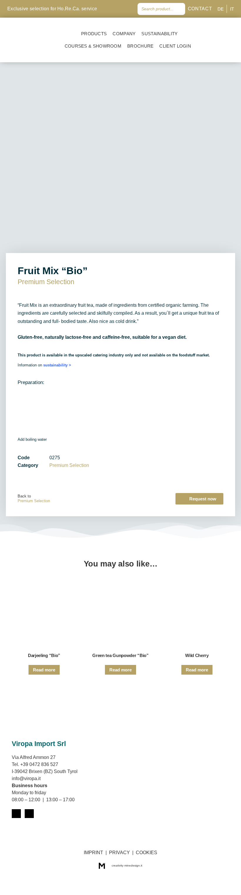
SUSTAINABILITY (159, 33)
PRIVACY (119, 852)
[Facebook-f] (118, 9)
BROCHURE (140, 45)
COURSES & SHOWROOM (93, 45)
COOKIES (146, 852)
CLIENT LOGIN (176, 45)
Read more (44, 669)
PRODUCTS (94, 33)
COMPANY (124, 33)
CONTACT (200, 8)
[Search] (179, 9)
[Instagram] (127, 9)
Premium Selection (46, 282)
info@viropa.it (26, 778)
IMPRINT (93, 852)
